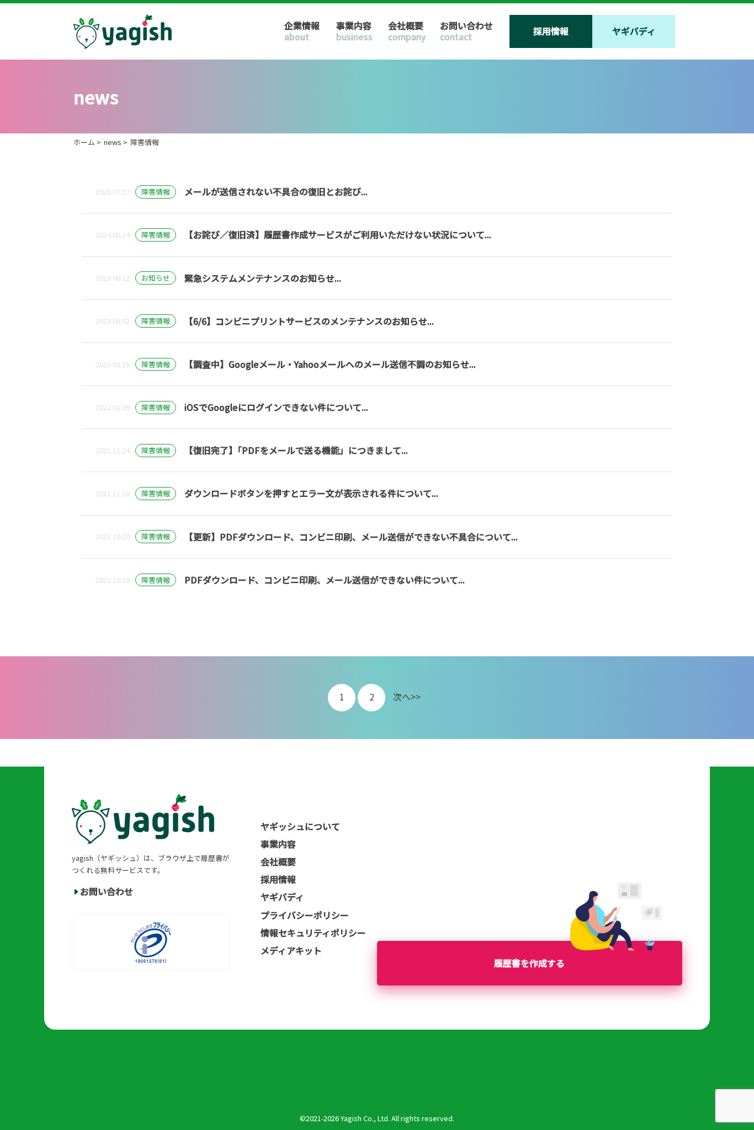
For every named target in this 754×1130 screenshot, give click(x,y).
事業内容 (353, 25)
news (112, 142)
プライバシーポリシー (305, 915)
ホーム (84, 142)
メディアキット (291, 950)
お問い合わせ (466, 25)
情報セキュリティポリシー (313, 932)
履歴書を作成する (529, 963)
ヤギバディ (634, 31)
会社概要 (405, 25)
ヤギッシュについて (300, 826)
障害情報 (144, 142)
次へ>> (407, 696)
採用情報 (551, 31)
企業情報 (302, 25)
